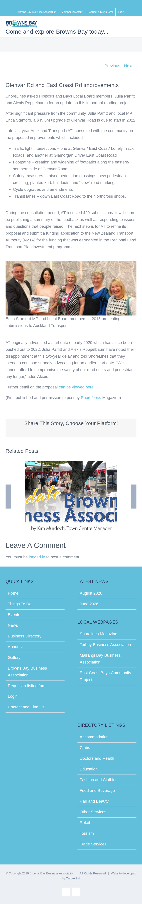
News (13, 625)
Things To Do (19, 604)
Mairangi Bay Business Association (100, 658)
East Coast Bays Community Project (105, 676)
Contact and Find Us (26, 707)
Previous (112, 66)
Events (14, 614)
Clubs (85, 747)
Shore (91, 397)
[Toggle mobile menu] (134, 25)
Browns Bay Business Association (27, 671)
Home (13, 593)
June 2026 (89, 604)
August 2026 (91, 593)
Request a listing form (27, 685)
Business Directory (24, 636)
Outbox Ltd (73, 878)
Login (13, 696)
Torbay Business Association (105, 644)
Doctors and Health (97, 758)
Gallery (14, 657)
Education (89, 769)
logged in (37, 557)
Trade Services (93, 844)
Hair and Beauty (94, 801)
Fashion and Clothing (99, 779)
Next (128, 66)
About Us (16, 646)
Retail (85, 822)
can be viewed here (76, 387)
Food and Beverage (97, 790)
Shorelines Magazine (98, 634)
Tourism (87, 833)
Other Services (93, 812)
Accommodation (94, 737)
